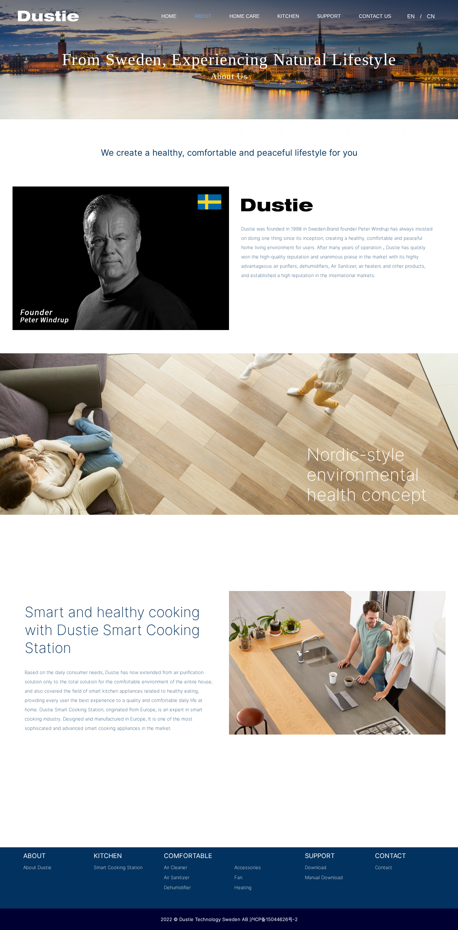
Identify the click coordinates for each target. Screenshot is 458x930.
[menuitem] (168, 16)
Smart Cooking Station (118, 867)
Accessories (247, 867)
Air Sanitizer (176, 877)
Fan (238, 877)
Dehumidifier (177, 887)
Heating (243, 887)
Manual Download (324, 877)
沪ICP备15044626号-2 (273, 919)
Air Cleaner (175, 867)
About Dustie (37, 867)
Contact (383, 867)
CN (431, 16)
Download (315, 867)
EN (411, 16)
